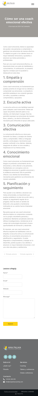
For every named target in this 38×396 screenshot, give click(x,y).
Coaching (23, 366)
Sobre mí (6, 362)
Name (5, 273)
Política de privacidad (10, 391)
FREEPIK (20, 394)
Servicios (23, 362)
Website (6, 288)
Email (5, 281)
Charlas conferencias (26, 373)
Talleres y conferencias (27, 369)
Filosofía (5, 369)
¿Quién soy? (7, 366)
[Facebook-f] (5, 357)
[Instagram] (10, 357)
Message (6, 296)
